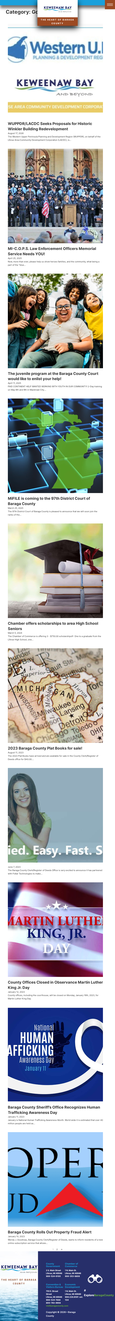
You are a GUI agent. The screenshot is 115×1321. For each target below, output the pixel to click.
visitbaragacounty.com (57, 1306)
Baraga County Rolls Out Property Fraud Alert (49, 1232)
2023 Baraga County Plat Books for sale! (45, 748)
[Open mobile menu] (110, 4)
